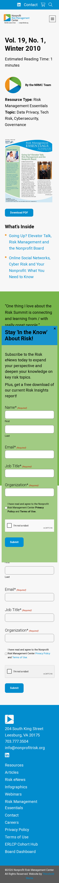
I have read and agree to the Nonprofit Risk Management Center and (28, 507)
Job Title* (18, 466)
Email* (15, 447)
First (7, 421)
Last (7, 435)
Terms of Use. (28, 511)
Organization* (22, 485)
